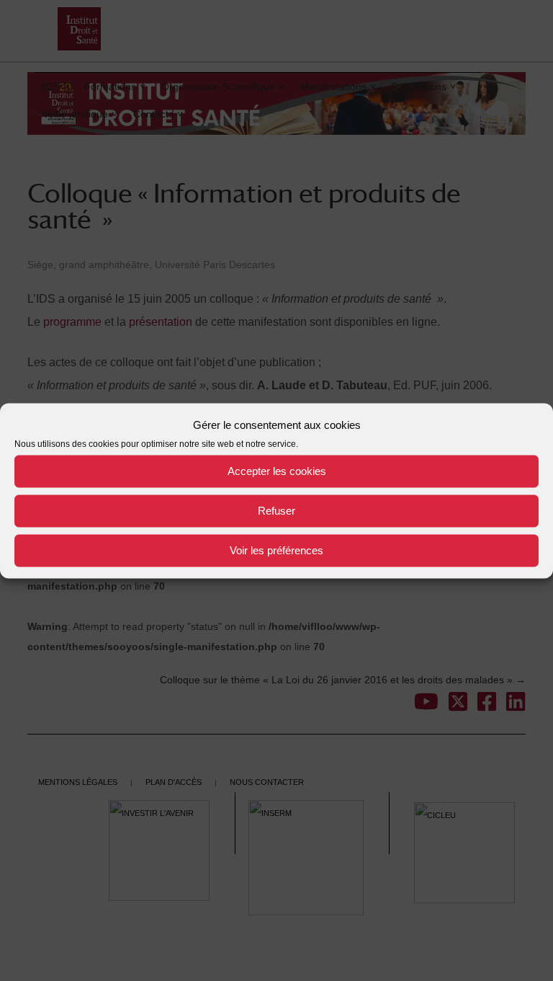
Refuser (276, 511)
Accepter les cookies (277, 471)
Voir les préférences (276, 550)
